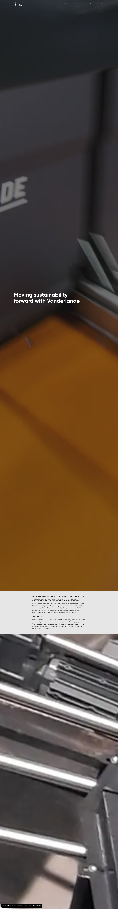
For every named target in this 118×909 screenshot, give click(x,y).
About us (82, 4)
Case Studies (75, 4)
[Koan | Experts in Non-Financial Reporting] (18, 4)
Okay (34, 905)
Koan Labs (99, 4)
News (87, 4)
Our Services (68, 4)
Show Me (38, 905)
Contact (92, 4)
